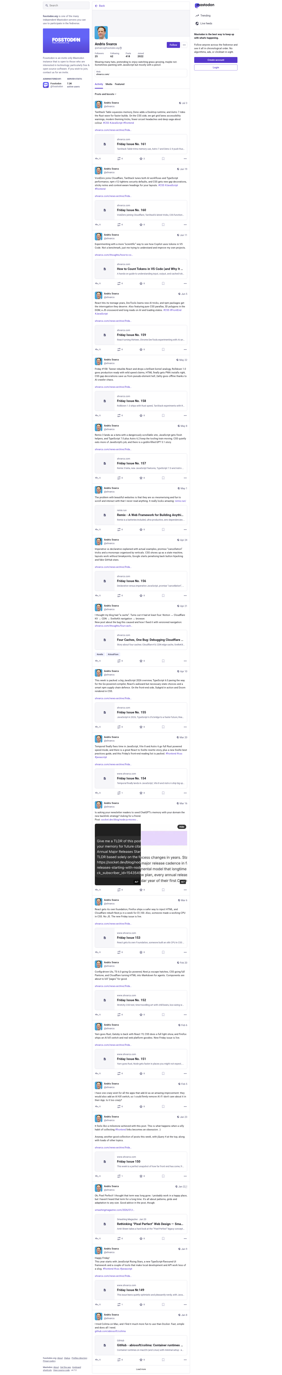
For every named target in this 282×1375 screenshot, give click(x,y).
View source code (61, 1370)
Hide (181, 826)
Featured (119, 84)
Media (109, 84)
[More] (185, 159)
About (60, 1358)
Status (67, 1358)
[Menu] (184, 45)
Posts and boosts (104, 94)
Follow (173, 44)
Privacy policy (49, 1361)
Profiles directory (79, 1358)
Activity (99, 84)
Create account (216, 59)
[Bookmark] (163, 159)
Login (216, 67)
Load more (141, 1369)
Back (102, 5)
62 (111, 56)
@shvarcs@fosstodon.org (107, 48)
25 (96, 56)
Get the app (65, 1367)
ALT (136, 882)
